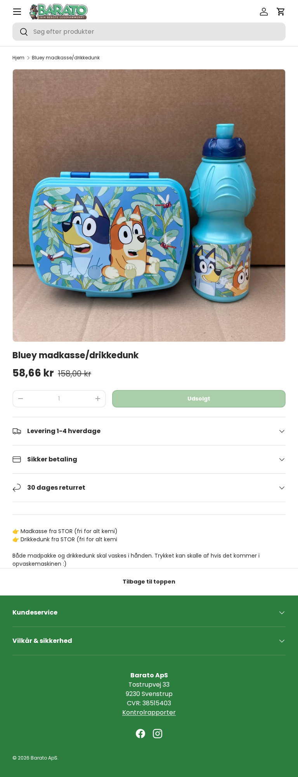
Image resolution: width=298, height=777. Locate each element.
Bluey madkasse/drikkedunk (66, 57)
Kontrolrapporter (149, 712)
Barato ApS (44, 758)
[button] (280, 11)
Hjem (18, 57)
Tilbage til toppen (149, 581)
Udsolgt (198, 398)
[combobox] (149, 31)
